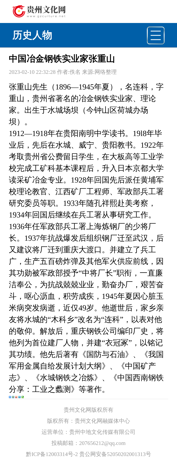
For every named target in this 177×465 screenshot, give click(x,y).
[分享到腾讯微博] (19, 397)
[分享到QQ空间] (13, 397)
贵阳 (71, 133)
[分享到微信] (23, 397)
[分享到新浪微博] (16, 397)
